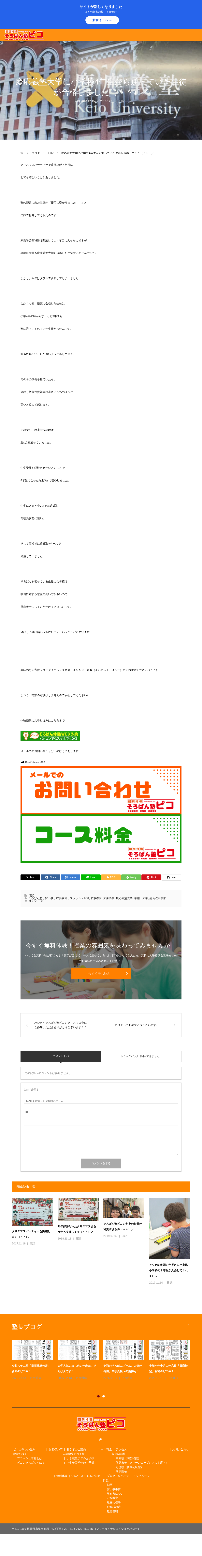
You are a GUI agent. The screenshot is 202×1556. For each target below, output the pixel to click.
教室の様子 (20, 1454)
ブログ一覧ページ (118, 1475)
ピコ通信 (35, 1377)
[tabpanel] (103, 1363)
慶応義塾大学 (124, 898)
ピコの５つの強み (24, 1449)
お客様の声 (56, 1449)
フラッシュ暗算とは (29, 1458)
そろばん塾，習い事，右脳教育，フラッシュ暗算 (58, 898)
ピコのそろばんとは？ (31, 1462)
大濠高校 (108, 898)
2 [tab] (103, 1396)
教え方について (116, 1493)
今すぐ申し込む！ (101, 973)
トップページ (141, 1475)
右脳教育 (96, 898)
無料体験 (61, 1475)
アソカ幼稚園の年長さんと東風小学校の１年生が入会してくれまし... (168, 1270)
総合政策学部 (158, 898)
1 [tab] (98, 1396)
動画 (109, 1484)
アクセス (121, 1449)
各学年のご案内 (76, 1449)
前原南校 (121, 1471)
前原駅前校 (119, 1454)
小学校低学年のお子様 (80, 1458)
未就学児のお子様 (74, 1454)
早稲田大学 (141, 898)
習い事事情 (114, 1489)
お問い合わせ (180, 1449)
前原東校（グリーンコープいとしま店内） (142, 1462)
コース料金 (105, 1449)
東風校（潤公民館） (128, 1458)
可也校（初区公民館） (129, 1467)
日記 (122, 101)
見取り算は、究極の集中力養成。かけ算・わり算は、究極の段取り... (77, 1371)
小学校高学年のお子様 (80, 1462)
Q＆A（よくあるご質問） (87, 1475)
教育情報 (112, 1511)
